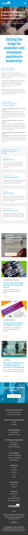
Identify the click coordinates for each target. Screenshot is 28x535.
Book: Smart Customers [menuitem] (14, 498)
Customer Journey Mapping (14, 455)
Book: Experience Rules (14, 500)
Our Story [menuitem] (14, 467)
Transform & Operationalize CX (14, 410)
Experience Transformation (14, 414)
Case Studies (14, 484)
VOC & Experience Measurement (14, 440)
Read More (11, 254)
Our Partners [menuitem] (14, 472)
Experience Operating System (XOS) (14, 420)
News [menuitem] (14, 474)
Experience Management (14, 446)
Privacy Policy (20, 526)
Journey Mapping (14, 453)
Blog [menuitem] (14, 496)
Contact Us (14, 522)
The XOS (14, 422)
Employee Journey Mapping (14, 457)
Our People (14, 470)
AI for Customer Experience (14, 412)
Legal (15, 526)
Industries (14, 487)
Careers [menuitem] (14, 476)
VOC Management (14, 444)
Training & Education (14, 430)
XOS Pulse (14, 424)
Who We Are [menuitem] (14, 465)
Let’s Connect (14, 396)
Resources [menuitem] (14, 491)
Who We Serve (14, 482)
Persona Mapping (14, 460)
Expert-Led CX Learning (14, 434)
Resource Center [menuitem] (14, 493)
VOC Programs (13, 442)
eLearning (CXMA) (14, 432)
